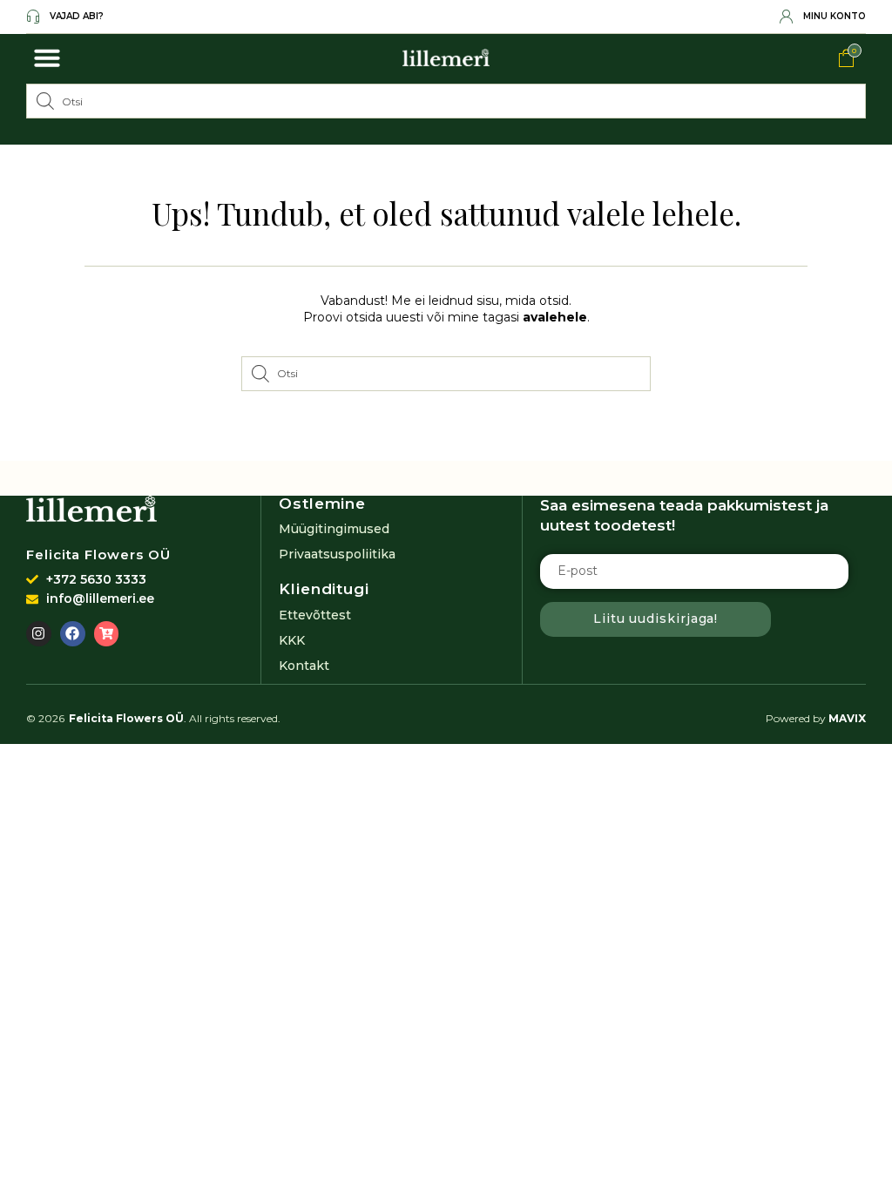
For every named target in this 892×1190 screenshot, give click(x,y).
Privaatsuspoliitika (337, 554)
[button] (47, 57)
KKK (292, 640)
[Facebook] (72, 633)
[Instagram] (38, 633)
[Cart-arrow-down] (106, 633)
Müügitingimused (334, 529)
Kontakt (304, 665)
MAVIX (847, 718)
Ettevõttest (315, 615)
